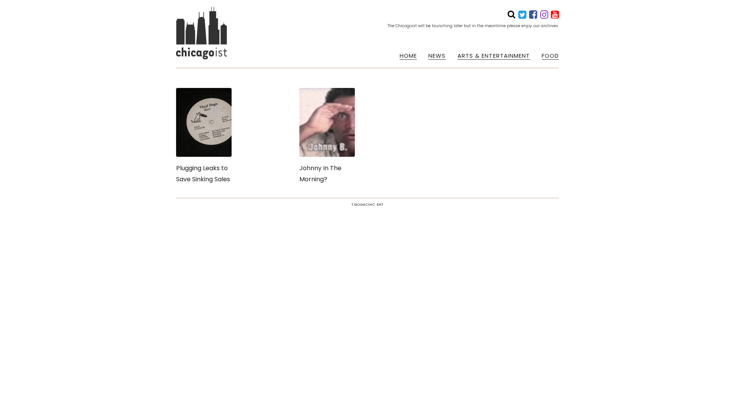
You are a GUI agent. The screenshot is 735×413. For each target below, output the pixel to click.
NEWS (437, 56)
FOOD (550, 56)
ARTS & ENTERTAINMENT (493, 56)
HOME (408, 56)
